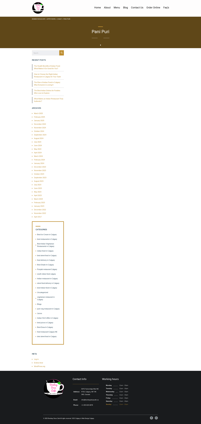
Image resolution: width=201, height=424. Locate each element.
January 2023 (39, 206)
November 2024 (40, 128)
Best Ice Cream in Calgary (47, 234)
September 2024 (40, 135)
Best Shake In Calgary (45, 265)
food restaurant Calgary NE (47, 332)
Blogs (39, 304)
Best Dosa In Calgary (45, 327)
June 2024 (38, 145)
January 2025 (39, 120)
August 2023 (38, 181)
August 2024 (38, 138)
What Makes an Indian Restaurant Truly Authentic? (48, 100)
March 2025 (38, 113)
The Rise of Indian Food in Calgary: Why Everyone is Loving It (47, 83)
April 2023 (38, 195)
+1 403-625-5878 (87, 405)
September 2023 (40, 177)
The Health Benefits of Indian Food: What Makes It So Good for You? (47, 67)
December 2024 (40, 124)
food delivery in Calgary (46, 260)
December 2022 (40, 210)
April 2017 (38, 217)
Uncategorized (42, 292)
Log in (36, 359)
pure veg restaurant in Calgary (48, 309)
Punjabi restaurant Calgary (47, 269)
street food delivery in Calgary (48, 283)
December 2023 (40, 167)
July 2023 (37, 185)
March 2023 (38, 199)
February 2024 (39, 160)
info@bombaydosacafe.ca (90, 400)
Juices (39, 313)
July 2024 (37, 142)
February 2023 (39, 202)
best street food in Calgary (47, 255)
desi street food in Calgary (47, 336)
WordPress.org (39, 366)
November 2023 (40, 170)
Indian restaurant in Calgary (47, 278)
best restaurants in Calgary (47, 239)
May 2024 (37, 149)
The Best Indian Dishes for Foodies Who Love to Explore (47, 92)
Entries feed (38, 363)
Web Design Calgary (88, 418)
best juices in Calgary (45, 323)
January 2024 (39, 163)
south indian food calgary (46, 274)
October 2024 (39, 131)
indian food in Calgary (45, 251)
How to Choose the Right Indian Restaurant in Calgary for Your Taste (47, 75)
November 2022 (40, 213)
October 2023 (39, 174)
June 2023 (38, 188)
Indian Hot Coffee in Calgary (47, 318)
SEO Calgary (76, 418)
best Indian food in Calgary (47, 288)
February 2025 (39, 117)
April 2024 (38, 153)
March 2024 (38, 156)
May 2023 (37, 192)
